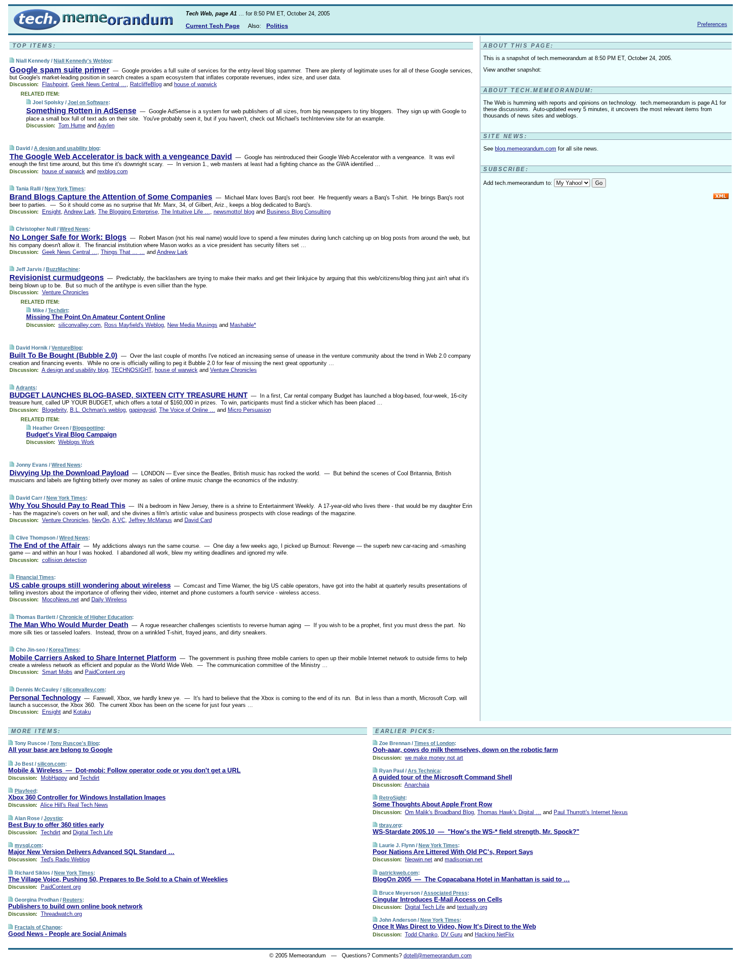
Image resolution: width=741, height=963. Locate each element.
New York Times (64, 188)
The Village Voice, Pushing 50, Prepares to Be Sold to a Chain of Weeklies (118, 879)
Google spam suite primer (59, 69)
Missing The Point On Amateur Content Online (95, 316)
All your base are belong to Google (60, 749)
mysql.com (28, 845)
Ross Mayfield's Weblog (134, 325)
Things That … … (123, 252)
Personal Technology (45, 698)
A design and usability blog (66, 148)
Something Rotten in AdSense (81, 110)
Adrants (26, 387)
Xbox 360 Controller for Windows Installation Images (87, 797)
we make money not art (434, 758)
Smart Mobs (57, 672)
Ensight (51, 211)
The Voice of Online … (187, 410)
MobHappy (54, 778)
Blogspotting (87, 428)
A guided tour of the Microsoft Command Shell (442, 777)
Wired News (74, 229)
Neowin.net (418, 859)
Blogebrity (54, 410)
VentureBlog (66, 347)
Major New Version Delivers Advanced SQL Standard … (91, 851)
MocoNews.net (60, 599)
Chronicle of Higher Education (95, 617)
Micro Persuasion (249, 410)
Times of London (434, 743)
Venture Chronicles (65, 292)
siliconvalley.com (79, 325)
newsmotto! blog (234, 211)
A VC (118, 520)
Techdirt (58, 310)
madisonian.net (463, 859)
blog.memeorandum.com (525, 148)
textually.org (472, 907)
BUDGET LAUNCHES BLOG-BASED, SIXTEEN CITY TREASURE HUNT (128, 395)
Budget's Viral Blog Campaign (71, 434)
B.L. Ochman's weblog (98, 410)
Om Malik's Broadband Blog (439, 812)
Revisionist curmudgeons (56, 277)
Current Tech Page (213, 25)
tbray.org (390, 825)
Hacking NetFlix (494, 934)
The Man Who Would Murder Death (68, 625)
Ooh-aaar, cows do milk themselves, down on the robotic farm (465, 749)
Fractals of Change (38, 927)
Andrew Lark (79, 211)
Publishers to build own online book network (75, 906)
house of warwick (195, 84)
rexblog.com (112, 171)
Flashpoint (55, 84)
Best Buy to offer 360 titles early (56, 824)
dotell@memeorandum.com (438, 955)
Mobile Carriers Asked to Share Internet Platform (92, 658)
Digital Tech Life (93, 832)
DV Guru (451, 934)
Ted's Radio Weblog (65, 859)
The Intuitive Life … (185, 211)
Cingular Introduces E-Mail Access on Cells (437, 899)
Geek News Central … (99, 84)
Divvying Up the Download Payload (69, 473)
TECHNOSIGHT (131, 370)
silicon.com (51, 764)
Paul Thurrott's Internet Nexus (591, 812)
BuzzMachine (62, 269)
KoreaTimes (64, 649)
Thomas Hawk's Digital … (509, 812)
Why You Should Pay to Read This (67, 505)
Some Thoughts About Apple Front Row (432, 804)
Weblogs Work (76, 442)
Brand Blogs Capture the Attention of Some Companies (110, 197)
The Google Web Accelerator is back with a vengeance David (120, 156)
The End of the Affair (44, 545)
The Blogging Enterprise (128, 211)
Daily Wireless (109, 599)
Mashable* (243, 325)
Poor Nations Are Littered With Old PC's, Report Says (453, 851)
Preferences (712, 24)
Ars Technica (424, 770)
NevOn (100, 520)
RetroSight (392, 797)
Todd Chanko (421, 934)
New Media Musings (192, 325)
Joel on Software (88, 102)
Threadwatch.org (61, 914)
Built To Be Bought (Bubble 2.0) (63, 355)
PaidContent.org (105, 672)
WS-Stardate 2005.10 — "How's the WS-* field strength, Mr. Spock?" (476, 831)
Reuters (72, 900)
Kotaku (82, 712)
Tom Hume (71, 125)
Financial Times (35, 577)
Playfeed (25, 791)
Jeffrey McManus (150, 520)
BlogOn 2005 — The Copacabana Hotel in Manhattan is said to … (471, 879)
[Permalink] (11, 60)
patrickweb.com (398, 872)
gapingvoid (142, 410)
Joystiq (53, 818)
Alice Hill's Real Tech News (74, 805)
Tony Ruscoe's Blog (74, 743)
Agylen (105, 125)
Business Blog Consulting (299, 211)
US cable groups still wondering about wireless (90, 585)
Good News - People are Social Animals (67, 933)
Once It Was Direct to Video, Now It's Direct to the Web (454, 926)
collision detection (64, 560)
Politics (277, 25)
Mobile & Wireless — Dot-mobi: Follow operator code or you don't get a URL (124, 770)
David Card (198, 520)
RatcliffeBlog (146, 84)
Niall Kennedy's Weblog (82, 60)
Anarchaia (416, 785)
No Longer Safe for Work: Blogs (68, 237)
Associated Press (445, 893)
